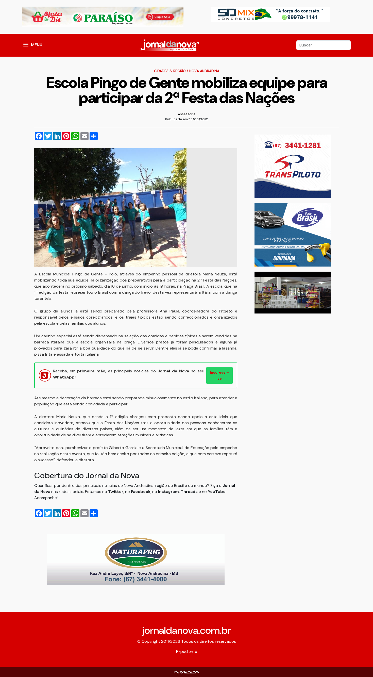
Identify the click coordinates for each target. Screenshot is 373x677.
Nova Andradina (204, 71)
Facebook (140, 491)
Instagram (168, 491)
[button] (26, 45)
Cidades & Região (170, 71)
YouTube (217, 491)
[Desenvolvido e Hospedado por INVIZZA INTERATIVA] (186, 671)
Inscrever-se (219, 375)
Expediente (186, 651)
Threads (190, 491)
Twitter (115, 491)
